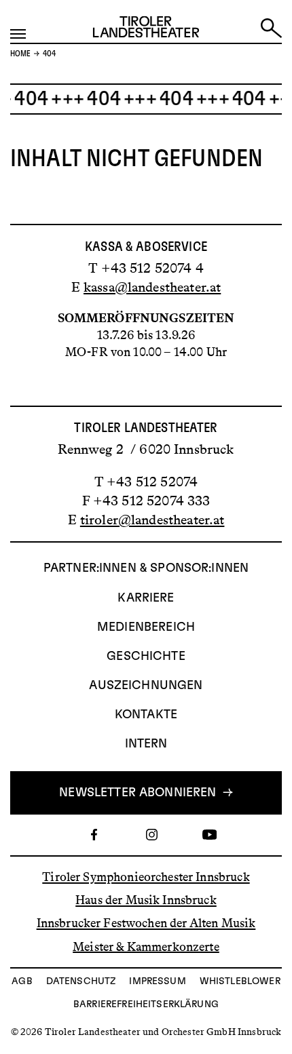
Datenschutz (81, 981)
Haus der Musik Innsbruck (146, 900)
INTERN (146, 744)
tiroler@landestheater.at (152, 519)
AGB (22, 981)
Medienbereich (146, 627)
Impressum (157, 981)
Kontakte (146, 715)
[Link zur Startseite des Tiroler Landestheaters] (146, 30)
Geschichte (146, 656)
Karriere (145, 598)
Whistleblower (240, 981)
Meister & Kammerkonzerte (146, 946)
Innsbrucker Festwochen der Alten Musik (146, 923)
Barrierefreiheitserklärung (146, 1004)
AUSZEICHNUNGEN (145, 686)
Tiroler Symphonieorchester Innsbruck (145, 877)
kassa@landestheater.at (152, 287)
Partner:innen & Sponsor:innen (146, 568)
